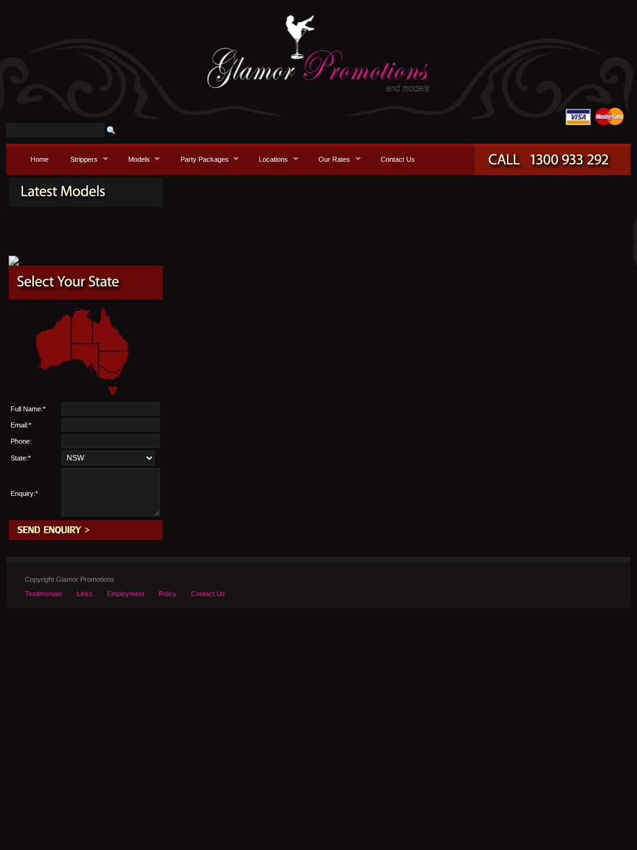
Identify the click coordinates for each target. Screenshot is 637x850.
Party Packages (201, 159)
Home (39, 159)
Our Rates (331, 159)
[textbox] (55, 130)
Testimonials (43, 593)
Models (135, 159)
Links (85, 593)
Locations (270, 159)
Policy (168, 593)
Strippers (80, 159)
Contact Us (398, 159)
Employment (125, 593)
